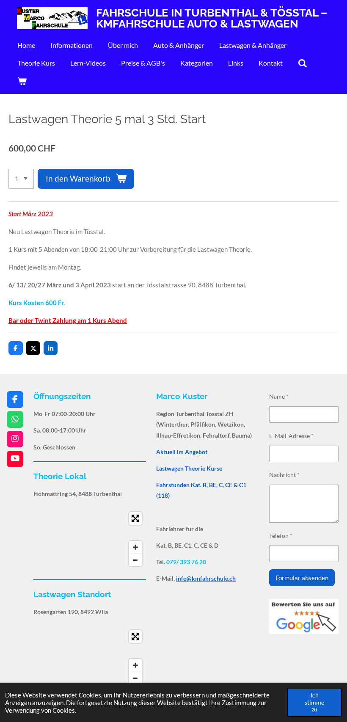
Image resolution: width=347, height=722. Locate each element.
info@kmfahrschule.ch (206, 578)
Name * (279, 396)
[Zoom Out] (135, 560)
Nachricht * (284, 474)
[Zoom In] (135, 547)
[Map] (89, 539)
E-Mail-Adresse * (291, 435)
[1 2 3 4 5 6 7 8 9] (21, 179)
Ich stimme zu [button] (314, 702)
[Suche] (302, 63)
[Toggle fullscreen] (135, 518)
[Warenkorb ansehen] (22, 81)
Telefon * (280, 535)
